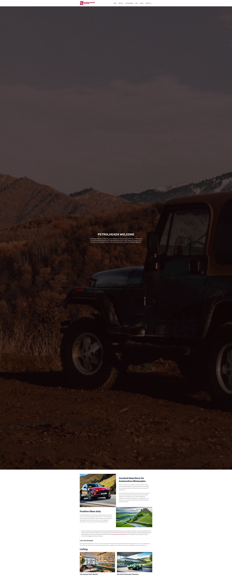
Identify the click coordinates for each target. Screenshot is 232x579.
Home (115, 3)
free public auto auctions (119, 534)
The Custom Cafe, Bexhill (89, 574)
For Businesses (129, 3)
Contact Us (148, 3)
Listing (141, 3)
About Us (121, 3)
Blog (136, 3)
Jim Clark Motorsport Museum (127, 574)
